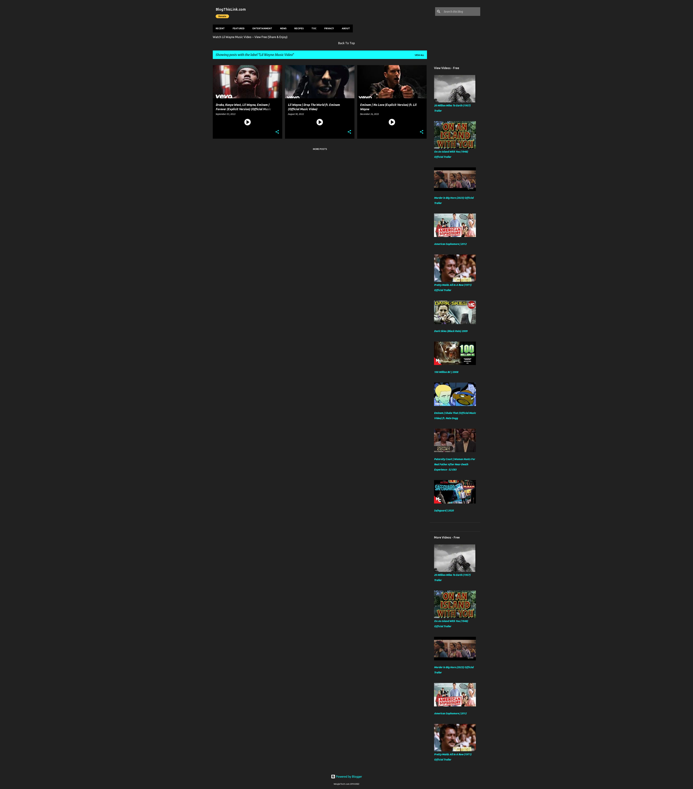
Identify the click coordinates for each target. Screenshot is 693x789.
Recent (220, 28)
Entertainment (262, 28)
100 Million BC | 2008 (446, 372)
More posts (320, 149)
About (346, 28)
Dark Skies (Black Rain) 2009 (450, 331)
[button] (277, 132)
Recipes (299, 28)
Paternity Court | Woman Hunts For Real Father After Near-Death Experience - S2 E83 (454, 464)
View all (419, 55)
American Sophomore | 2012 (450, 244)
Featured (239, 28)
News (283, 28)
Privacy (329, 28)
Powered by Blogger (348, 776)
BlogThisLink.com (231, 9)
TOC (313, 28)
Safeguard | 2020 (444, 510)
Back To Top (346, 43)
